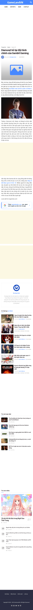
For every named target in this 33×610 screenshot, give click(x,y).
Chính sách (20, 594)
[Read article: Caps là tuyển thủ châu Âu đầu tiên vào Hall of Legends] (7, 318)
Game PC (14, 47)
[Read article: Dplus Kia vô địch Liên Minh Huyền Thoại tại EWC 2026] (7, 328)
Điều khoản (13, 594)
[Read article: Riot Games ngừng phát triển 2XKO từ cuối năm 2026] (4, 434)
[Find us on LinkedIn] (20, 606)
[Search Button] (31, 2)
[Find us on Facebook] (11, 606)
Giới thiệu (7, 594)
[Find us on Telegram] (14, 606)
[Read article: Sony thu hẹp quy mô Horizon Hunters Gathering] (4, 427)
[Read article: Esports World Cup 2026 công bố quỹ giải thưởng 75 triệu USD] (7, 369)
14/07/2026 (28, 339)
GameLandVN (15, 2)
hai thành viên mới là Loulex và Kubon (20, 88)
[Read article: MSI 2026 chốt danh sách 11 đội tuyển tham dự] (7, 359)
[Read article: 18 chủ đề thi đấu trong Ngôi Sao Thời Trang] (16, 505)
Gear (19, 7)
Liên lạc (26, 594)
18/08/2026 (28, 319)
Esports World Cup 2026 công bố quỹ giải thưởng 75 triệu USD (22, 367)
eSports (12, 7)
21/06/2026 (28, 359)
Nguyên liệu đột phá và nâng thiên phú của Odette (18, 527)
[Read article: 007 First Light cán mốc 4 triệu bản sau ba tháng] (4, 448)
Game (6, 7)
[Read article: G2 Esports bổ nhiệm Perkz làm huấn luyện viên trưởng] (7, 349)
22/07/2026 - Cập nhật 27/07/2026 (22, 331)
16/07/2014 (21, 57)
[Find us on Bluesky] (18, 606)
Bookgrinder (13, 57)
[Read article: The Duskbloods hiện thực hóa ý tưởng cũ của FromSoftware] (4, 420)
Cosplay (26, 7)
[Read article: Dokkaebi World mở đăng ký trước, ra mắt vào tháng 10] (4, 441)
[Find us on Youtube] (16, 606)
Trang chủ (3, 47)
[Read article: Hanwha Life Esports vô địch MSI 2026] (7, 339)
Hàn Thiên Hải (22, 319)
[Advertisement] (16, 27)
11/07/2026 (28, 349)
